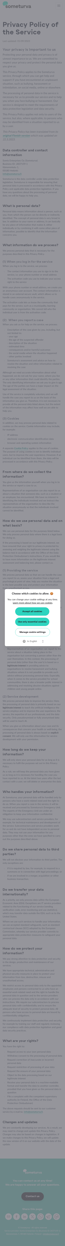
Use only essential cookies (32, 622)
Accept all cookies (32, 611)
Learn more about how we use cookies (32, 603)
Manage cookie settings (33, 632)
